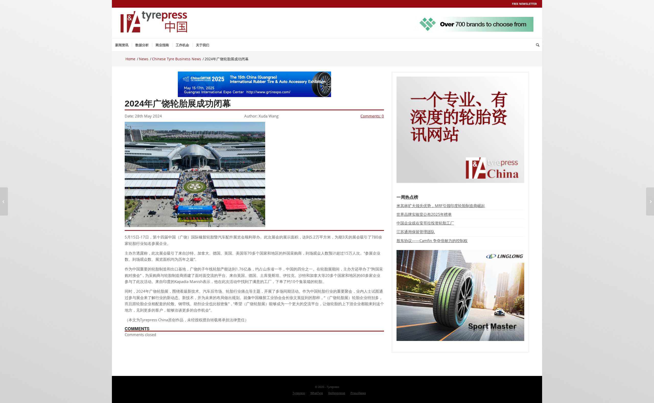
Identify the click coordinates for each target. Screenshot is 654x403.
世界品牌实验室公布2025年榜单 (424, 214)
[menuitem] (122, 45)
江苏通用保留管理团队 (415, 231)
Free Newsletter (524, 4)
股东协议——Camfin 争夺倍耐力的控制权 (432, 240)
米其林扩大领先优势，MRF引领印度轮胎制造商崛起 (440, 205)
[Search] (537, 45)
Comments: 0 (372, 115)
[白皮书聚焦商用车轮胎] (4, 201)
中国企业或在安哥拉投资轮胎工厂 (425, 223)
